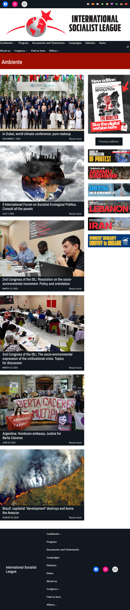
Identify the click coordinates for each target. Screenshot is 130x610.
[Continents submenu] (14, 43)
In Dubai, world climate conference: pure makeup (37, 134)
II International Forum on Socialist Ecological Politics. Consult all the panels (40, 206)
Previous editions (109, 141)
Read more (75, 139)
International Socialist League (21, 569)
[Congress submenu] (26, 51)
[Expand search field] (126, 47)
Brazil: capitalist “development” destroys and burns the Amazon (38, 510)
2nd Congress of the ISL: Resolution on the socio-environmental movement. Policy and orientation (37, 281)
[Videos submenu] (58, 51)
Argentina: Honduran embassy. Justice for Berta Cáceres (32, 435)
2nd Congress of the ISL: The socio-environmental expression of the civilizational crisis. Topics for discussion (37, 358)
